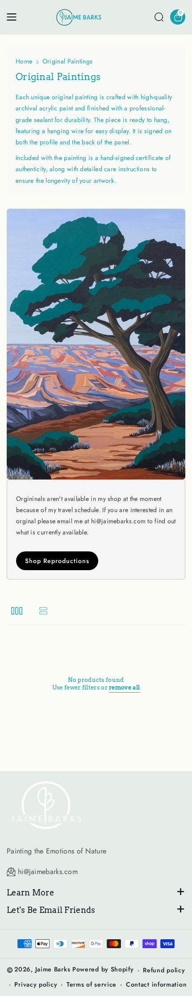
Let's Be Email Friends (51, 910)
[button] (14, 17)
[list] (43, 610)
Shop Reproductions (57, 560)
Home (24, 61)
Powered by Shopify (103, 969)
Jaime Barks (53, 969)
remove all (124, 687)
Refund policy (164, 970)
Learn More (30, 892)
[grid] (17, 610)
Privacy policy (35, 984)
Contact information (156, 984)
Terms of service (92, 984)
